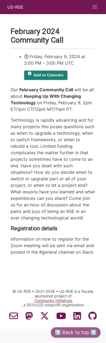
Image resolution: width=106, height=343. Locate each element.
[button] (95, 7)
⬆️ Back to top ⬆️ (75, 332)
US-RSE (15, 7)
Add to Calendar (48, 75)
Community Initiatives (53, 300)
